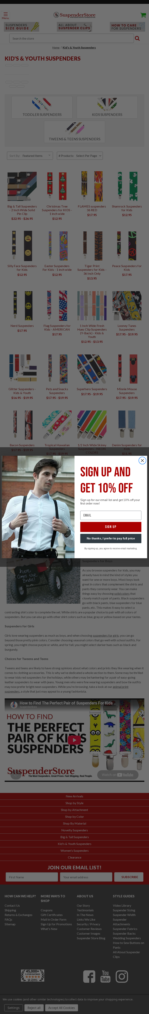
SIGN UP (111, 527)
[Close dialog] (142, 460)
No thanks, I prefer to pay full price (111, 538)
